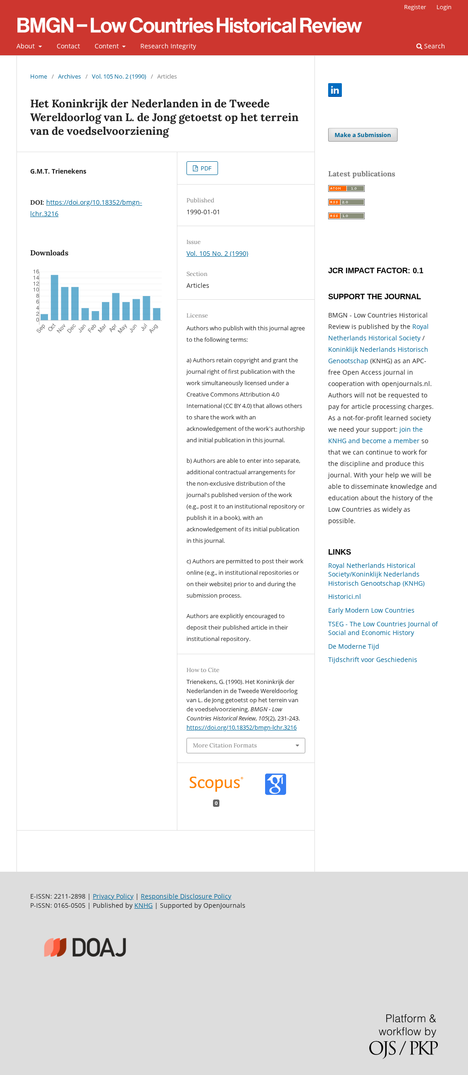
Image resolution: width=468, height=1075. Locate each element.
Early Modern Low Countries (371, 610)
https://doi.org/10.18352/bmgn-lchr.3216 (241, 727)
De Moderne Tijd (353, 646)
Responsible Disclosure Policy (186, 896)
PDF (205, 168)
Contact (68, 46)
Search (433, 46)
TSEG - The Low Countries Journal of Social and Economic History (383, 628)
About (26, 46)
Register (415, 7)
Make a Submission (363, 135)
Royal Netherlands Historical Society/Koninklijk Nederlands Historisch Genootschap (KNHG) (376, 574)
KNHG (143, 905)
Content (108, 46)
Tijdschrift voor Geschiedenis (372, 659)
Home (38, 76)
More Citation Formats (225, 745)
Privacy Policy (113, 896)
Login (444, 7)
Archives (69, 76)
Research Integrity (168, 46)
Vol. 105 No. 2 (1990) (119, 76)
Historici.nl (344, 596)
